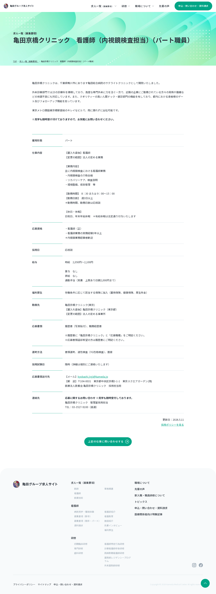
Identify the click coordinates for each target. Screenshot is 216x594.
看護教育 (108, 516)
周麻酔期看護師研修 (114, 553)
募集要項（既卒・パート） (87, 520)
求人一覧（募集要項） (83, 483)
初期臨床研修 (80, 543)
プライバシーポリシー (24, 584)
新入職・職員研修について (150, 495)
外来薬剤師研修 (112, 565)
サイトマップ (44, 584)
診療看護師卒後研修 (114, 548)
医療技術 (78, 497)
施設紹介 (108, 520)
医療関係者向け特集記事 (148, 514)
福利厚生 (108, 530)
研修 (73, 538)
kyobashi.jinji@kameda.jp (93, 376)
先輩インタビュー (113, 525)
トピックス (141, 501)
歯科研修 (78, 553)
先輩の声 (140, 489)
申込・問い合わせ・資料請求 (151, 508)
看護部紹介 (109, 511)
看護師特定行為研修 (114, 543)
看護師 (77, 493)
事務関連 (108, 488)
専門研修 (78, 548)
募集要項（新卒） (83, 516)
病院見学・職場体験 (84, 511)
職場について (142, 483)
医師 (76, 488)
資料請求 (78, 525)
